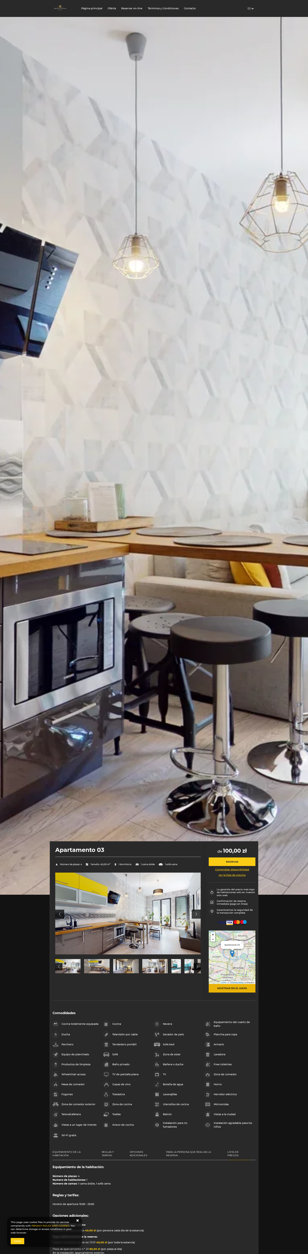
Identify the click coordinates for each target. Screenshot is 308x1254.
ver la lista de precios (232, 875)
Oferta (112, 8)
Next (196, 914)
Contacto (190, 8)
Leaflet (223, 982)
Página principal (91, 8)
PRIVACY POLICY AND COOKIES (50, 1225)
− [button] (213, 939)
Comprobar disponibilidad (232, 869)
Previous (59, 914)
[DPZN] (64, 8)
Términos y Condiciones (163, 8)
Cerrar (17, 1241)
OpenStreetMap (237, 982)
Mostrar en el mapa (232, 988)
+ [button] (213, 934)
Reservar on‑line (131, 8)
